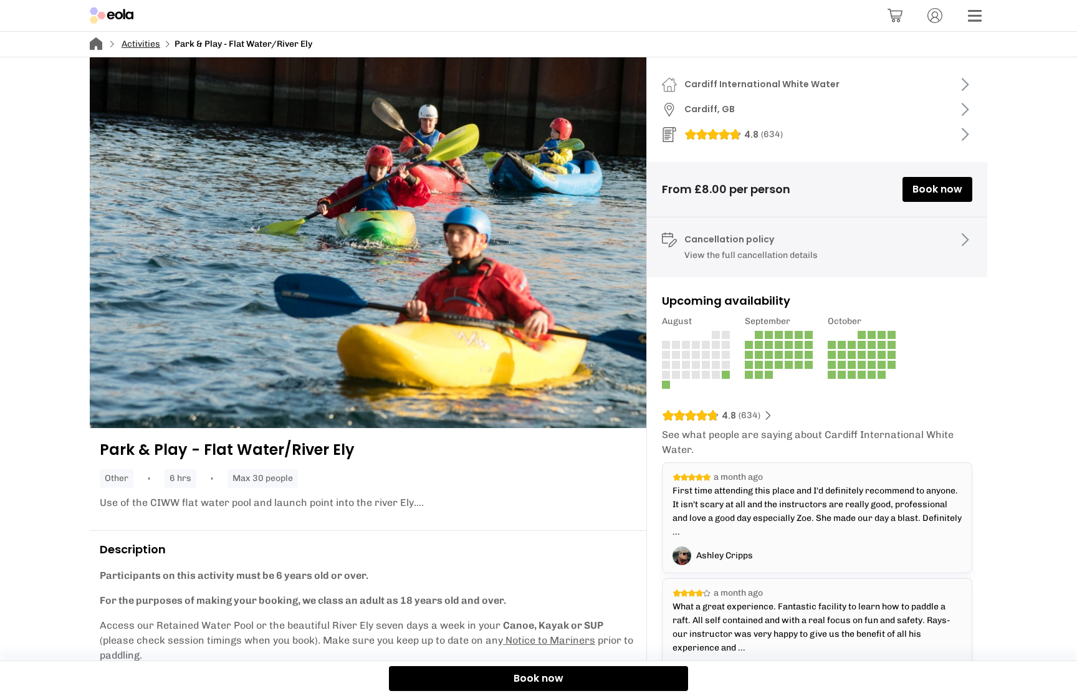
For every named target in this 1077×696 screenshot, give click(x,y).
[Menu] (974, 15)
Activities (141, 44)
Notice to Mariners (550, 640)
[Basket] (895, 15)
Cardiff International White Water (762, 84)
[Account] (934, 15)
